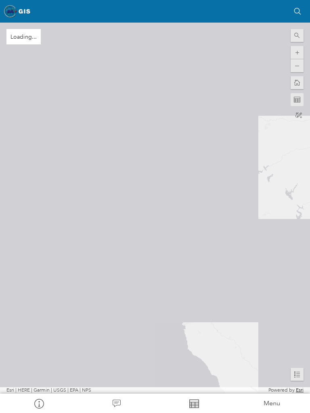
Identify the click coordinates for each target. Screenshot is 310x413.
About (39, 403)
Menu (272, 403)
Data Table (193, 403)
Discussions (116, 403)
